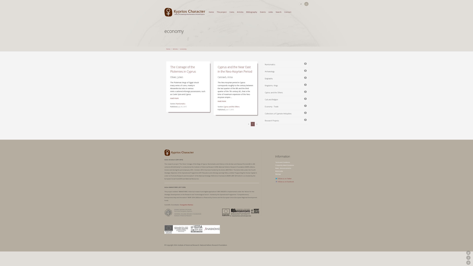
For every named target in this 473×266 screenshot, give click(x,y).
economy (183, 49)
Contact (287, 12)
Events (263, 12)
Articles (240, 12)
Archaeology (269, 71)
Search (278, 12)
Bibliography (251, 12)
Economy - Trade (271, 106)
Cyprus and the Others (232, 107)
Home (211, 12)
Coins (231, 12)
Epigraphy (269, 78)
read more (174, 98)
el (301, 4)
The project (222, 12)
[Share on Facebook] (468, 258)
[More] (257, 124)
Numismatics (180, 104)
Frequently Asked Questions (284, 165)
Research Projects (272, 120)
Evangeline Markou (186, 205)
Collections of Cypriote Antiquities (278, 113)
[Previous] (248, 124)
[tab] (286, 64)
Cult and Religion (271, 99)
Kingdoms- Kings (271, 85)
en (306, 4)
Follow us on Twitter (284, 179)
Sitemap (278, 174)
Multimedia (279, 171)
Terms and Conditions (282, 162)
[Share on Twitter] (468, 253)
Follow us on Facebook (285, 182)
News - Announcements (283, 168)
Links (271, 12)
